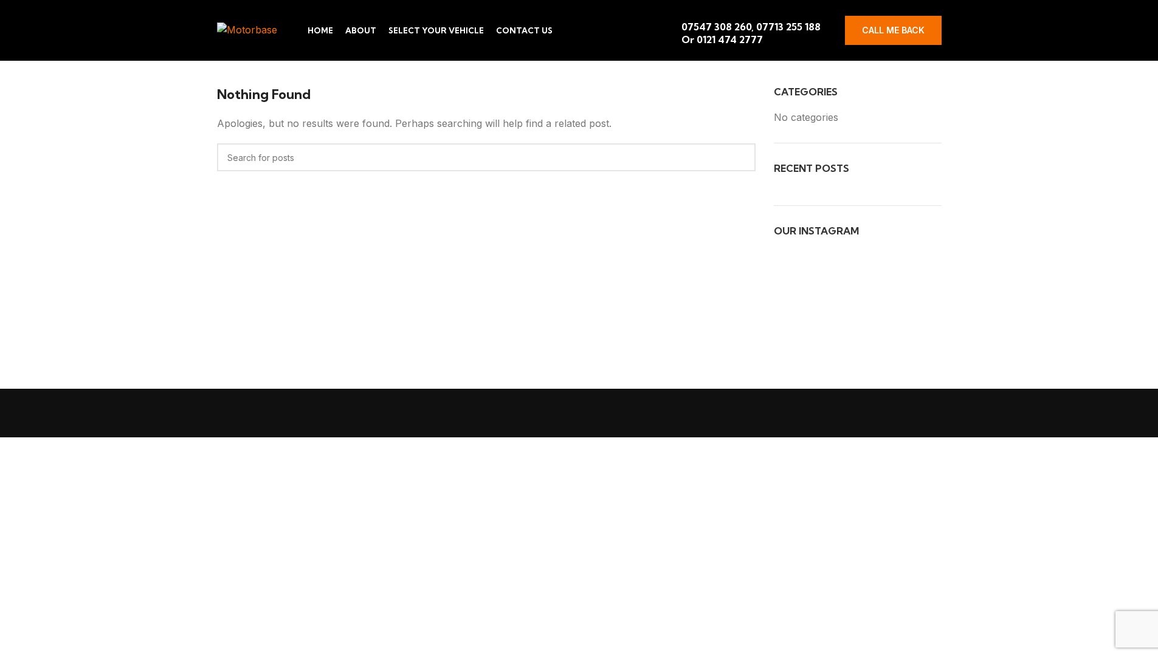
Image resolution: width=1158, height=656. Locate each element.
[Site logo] (247, 29)
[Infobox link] (753, 30)
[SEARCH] (742, 157)
